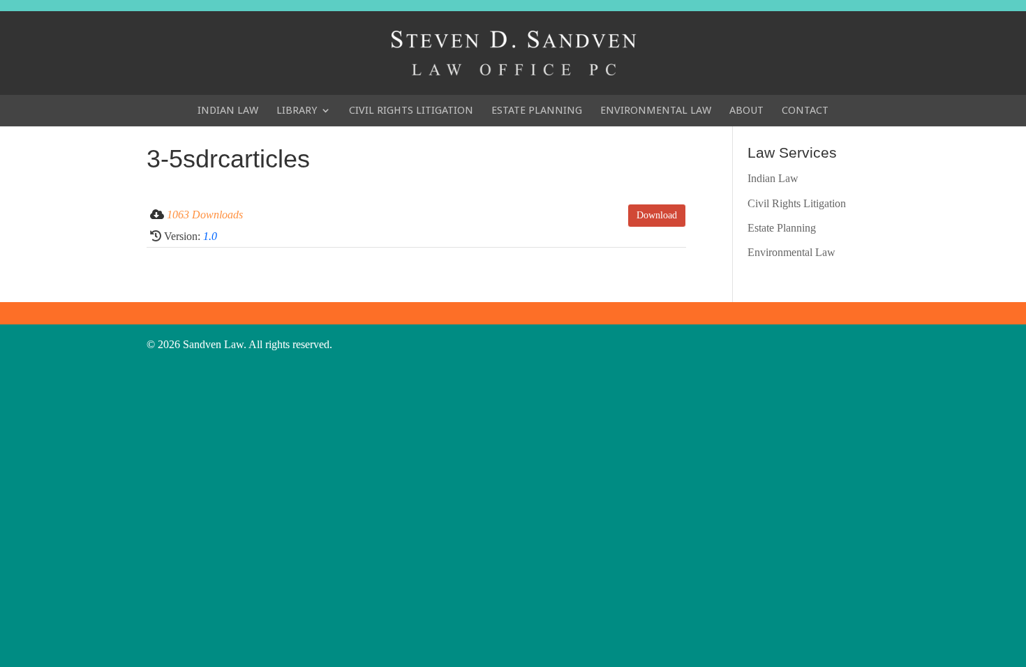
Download (657, 215)
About (746, 110)
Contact (805, 110)
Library (296, 110)
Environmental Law (655, 110)
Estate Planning (536, 110)
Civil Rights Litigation (411, 110)
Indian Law (228, 110)
